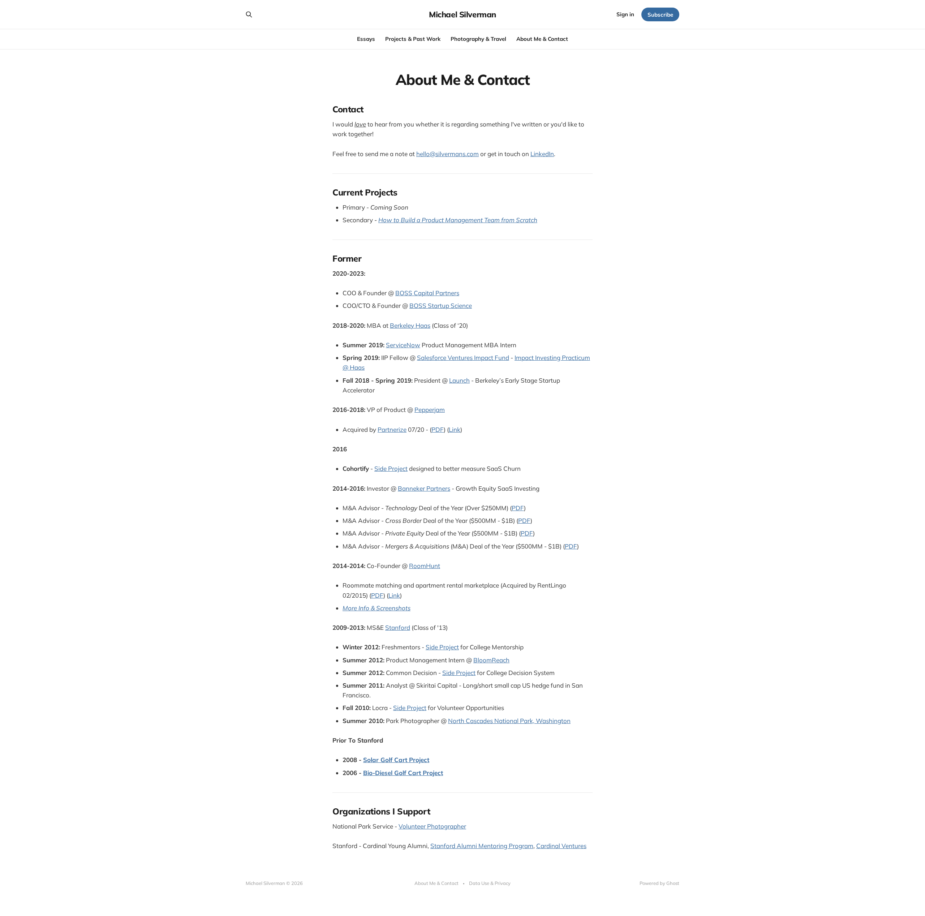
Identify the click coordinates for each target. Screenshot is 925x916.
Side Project (391, 468)
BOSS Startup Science (440, 305)
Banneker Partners (424, 488)
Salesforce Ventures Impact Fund (463, 357)
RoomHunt (424, 565)
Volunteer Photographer (432, 826)
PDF (437, 429)
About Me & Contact (542, 38)
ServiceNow (403, 345)
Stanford (397, 627)
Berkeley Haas (410, 325)
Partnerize (392, 429)
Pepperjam (429, 409)
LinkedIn (542, 154)
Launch (459, 380)
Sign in (625, 14)
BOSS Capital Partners (427, 293)
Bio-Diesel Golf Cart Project (403, 773)
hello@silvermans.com (447, 154)
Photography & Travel (478, 38)
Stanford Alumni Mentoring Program (481, 846)
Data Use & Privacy (490, 883)
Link (454, 429)
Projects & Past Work (412, 38)
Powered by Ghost (659, 883)
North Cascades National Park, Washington (509, 720)
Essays (366, 38)
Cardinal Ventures (561, 846)
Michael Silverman (462, 14)
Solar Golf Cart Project (396, 760)
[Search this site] (249, 14)
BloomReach (491, 660)
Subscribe (660, 14)
